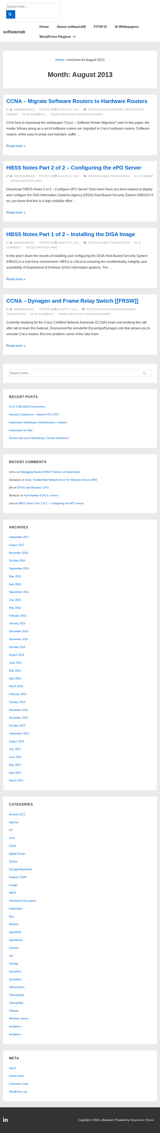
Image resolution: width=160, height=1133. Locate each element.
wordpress (15, 1026)
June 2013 (15, 757)
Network (117, 109)
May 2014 (15, 670)
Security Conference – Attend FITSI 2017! (34, 414)
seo (11, 955)
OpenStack (15, 940)
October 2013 (17, 725)
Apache (13, 822)
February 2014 (17, 694)
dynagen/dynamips (89, 114)
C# (10, 830)
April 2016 (15, 584)
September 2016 (19, 568)
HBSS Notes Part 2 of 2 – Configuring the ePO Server (73, 168)
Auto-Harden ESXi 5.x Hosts (41, 495)
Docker (13, 861)
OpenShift (15, 932)
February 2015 (17, 615)
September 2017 (19, 537)
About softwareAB (71, 27)
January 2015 (17, 623)
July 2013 (15, 749)
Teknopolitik (16, 1002)
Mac (11, 916)
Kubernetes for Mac (21, 430)
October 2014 (17, 647)
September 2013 (19, 733)
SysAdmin (15, 979)
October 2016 (17, 560)
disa (31, 181)
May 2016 (15, 576)
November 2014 (18, 639)
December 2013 (18, 710)
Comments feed (18, 1083)
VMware (12, 114)
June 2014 (15, 662)
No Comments (35, 114)
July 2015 (15, 599)
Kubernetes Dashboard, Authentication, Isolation (38, 422)
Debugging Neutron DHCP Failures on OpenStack (50, 472)
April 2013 (15, 772)
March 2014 (16, 686)
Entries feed (16, 1075)
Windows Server (19, 1018)
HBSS (105, 176)
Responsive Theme (142, 1120)
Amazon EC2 (17, 814)
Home (44, 27)
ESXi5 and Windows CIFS (33, 487)
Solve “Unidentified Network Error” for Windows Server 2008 (61, 479)
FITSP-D (100, 27)
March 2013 (16, 780)
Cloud (12, 845)
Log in (12, 1068)
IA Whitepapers (127, 27)
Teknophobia (16, 995)
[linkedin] (6, 1121)
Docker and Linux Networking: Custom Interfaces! (39, 438)
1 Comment (145, 176)
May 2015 (15, 607)
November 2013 (18, 717)
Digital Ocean (17, 853)
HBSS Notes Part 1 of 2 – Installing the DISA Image (70, 234)
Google (13, 885)
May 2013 (15, 764)
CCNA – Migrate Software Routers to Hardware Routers (76, 101)
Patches (14, 948)
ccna (105, 109)
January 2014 (17, 702)
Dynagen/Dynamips (122, 309)
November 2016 (18, 552)
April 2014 (15, 678)
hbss (38, 181)
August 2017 (16, 545)
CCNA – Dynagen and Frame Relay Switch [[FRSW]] (72, 301)
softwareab (14, 32)
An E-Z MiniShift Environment (27, 406)
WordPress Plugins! (55, 36)
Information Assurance (22, 900)
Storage (13, 963)
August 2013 (16, 741)
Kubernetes (16, 908)
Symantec (15, 971)
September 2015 (19, 592)
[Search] (10, 14)
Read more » (15, 146)
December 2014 (18, 631)
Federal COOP (18, 877)
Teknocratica (134, 109)
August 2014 (16, 654)
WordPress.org (18, 1091)
